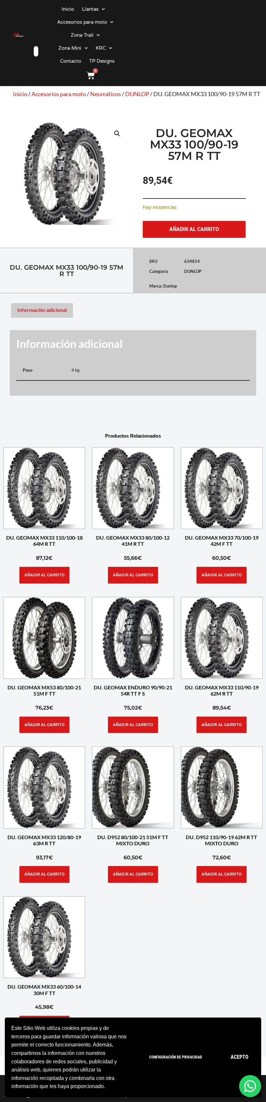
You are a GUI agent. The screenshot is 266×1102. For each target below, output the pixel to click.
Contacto (70, 61)
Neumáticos (105, 93)
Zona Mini (69, 48)
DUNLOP (137, 93)
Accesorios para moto (82, 22)
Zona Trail (82, 35)
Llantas (90, 9)
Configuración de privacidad (175, 1057)
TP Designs (102, 61)
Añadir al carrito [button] (44, 574)
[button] (117, 133)
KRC (101, 48)
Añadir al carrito (194, 229)
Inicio (68, 9)
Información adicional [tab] (42, 310)
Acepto (239, 1057)
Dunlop (170, 285)
